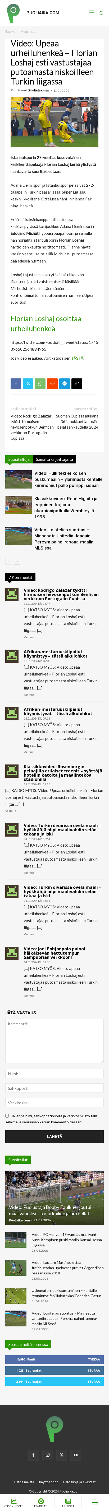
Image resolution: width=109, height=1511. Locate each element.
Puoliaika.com (38, 90)
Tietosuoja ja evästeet (79, 1482)
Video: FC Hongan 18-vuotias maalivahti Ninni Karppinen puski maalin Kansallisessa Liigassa (67, 1239)
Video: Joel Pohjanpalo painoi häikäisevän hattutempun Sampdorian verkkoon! (54, 953)
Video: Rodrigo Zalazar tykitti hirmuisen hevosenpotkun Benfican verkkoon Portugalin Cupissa (32, 427)
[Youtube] (75, 1455)
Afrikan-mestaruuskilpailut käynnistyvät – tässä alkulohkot (58, 711)
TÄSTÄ (77, 358)
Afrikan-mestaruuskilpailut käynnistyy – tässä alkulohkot (56, 654)
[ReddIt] (52, 383)
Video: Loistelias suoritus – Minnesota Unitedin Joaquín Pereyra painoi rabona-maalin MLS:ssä (64, 1318)
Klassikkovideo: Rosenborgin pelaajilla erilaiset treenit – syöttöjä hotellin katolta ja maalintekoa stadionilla (63, 772)
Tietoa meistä (24, 1482)
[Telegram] (64, 383)
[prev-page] (8, 561)
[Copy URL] (76, 383)
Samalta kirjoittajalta (54, 459)
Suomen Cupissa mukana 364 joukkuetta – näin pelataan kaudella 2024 (77, 421)
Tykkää (94, 1359)
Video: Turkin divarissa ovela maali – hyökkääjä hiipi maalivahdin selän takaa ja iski (62, 891)
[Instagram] (47, 1455)
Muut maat (29, 31)
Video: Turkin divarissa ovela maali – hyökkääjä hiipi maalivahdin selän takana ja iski (62, 829)
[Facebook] (16, 383)
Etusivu (10, 31)
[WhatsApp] (40, 383)
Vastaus (29, 637)
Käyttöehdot (48, 1482)
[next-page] (17, 561)
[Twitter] (28, 383)
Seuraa (94, 1370)
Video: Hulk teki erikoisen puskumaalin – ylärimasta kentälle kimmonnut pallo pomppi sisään (68, 479)
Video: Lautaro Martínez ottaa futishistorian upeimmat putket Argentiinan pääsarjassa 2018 (68, 1267)
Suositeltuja (19, 459)
